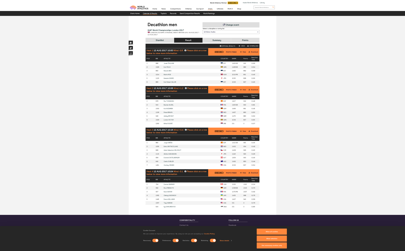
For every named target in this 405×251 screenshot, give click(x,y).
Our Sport (200, 9)
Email (131, 54)
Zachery (169, 165)
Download (253, 46)
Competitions (175, 9)
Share (131, 44)
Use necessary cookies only (272, 245)
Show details (224, 240)
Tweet (131, 49)
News (163, 9)
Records (173, 13)
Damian (169, 184)
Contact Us (184, 225)
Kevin (168, 192)
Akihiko (170, 154)
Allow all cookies (272, 231)
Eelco (171, 146)
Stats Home (135, 13)
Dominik (172, 158)
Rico (169, 188)
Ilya (170, 207)
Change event (232, 24)
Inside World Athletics (250, 3)
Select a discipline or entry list (213, 28)
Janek (169, 63)
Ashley (169, 116)
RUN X (230, 9)
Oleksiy (170, 195)
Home (155, 9)
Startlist (160, 40)
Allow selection (271, 238)
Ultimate (220, 9)
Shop (239, 9)
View (243, 46)
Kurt (167, 67)
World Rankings (209, 13)
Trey (168, 203)
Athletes (188, 9)
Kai (168, 108)
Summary (217, 40)
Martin (167, 74)
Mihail (168, 123)
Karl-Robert (170, 82)
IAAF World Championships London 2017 (166, 30)
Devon (169, 199)
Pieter (168, 112)
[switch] (176, 240)
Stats (210, 9)
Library (262, 3)
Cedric (169, 161)
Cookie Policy (209, 234)
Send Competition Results (190, 13)
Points (245, 40)
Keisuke (169, 78)
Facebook (232, 225)
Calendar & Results (150, 13)
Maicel (167, 71)
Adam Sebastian (172, 150)
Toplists (164, 13)
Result (188, 40)
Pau (169, 101)
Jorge (168, 143)
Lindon (168, 120)
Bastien (169, 105)
